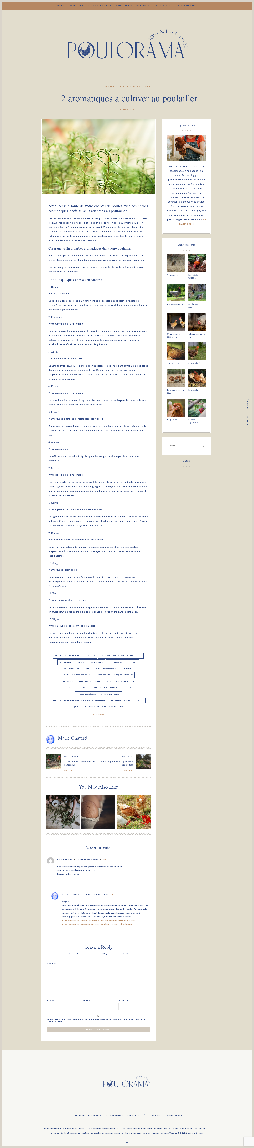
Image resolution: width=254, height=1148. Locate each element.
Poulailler (76, 6)
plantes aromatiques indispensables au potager (81, 681)
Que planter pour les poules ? (78, 688)
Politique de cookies (88, 1115)
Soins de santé (164, 6)
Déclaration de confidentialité (125, 1115)
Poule (61, 6)
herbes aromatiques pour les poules (122, 662)
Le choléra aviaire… (193, 306)
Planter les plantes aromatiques (77, 675)
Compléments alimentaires (133, 6)
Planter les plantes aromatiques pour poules (114, 675)
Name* (50, 1001)
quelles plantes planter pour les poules (127, 700)
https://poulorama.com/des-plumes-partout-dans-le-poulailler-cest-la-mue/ (99, 920)
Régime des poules (99, 6)
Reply (104, 860)
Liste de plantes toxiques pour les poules (117, 763)
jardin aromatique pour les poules (77, 668)
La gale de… (173, 419)
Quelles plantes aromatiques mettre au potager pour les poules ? (79, 700)
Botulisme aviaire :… (175, 306)
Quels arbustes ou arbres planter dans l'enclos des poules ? (98, 707)
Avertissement (174, 1115)
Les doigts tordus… (193, 276)
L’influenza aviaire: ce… (176, 391)
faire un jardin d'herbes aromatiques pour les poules (81, 662)
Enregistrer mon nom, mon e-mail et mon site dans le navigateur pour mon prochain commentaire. (96, 1020)
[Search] (203, 446)
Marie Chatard (72, 737)
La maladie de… (195, 363)
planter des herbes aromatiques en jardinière (114, 668)
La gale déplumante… (194, 421)
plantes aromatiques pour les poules (120, 681)
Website (123, 1001)
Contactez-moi (187, 6)
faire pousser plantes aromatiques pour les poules (121, 656)
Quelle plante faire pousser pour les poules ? (112, 688)
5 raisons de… (174, 274)
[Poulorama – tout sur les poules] (127, 43)
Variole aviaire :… (175, 363)
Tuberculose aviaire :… (197, 335)
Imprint (155, 1115)
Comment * (53, 963)
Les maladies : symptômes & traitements (79, 763)
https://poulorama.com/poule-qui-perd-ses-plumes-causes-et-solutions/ (97, 924)
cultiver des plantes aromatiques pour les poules (75, 656)
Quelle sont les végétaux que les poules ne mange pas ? (98, 694)
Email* (86, 1001)
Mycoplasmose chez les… (174, 335)
